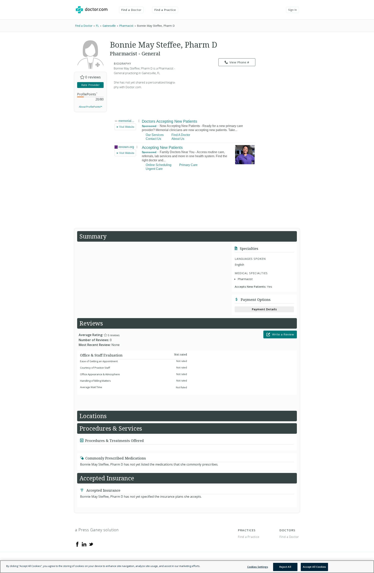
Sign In (292, 10)
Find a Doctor (131, 10)
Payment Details (264, 309)
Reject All (285, 567)
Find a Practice (165, 10)
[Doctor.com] (91, 9)
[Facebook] (77, 544)
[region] (187, 566)
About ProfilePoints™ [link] (90, 106)
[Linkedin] (84, 544)
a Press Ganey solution (97, 529)
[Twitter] (91, 544)
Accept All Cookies (314, 567)
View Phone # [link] (239, 62)
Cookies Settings (257, 567)
